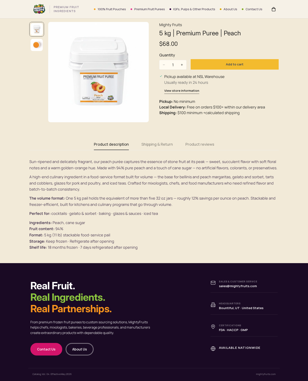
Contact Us (254, 9)
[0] (273, 9)
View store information (181, 90)
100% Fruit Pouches (112, 9)
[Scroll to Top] (300, 358)
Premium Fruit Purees (149, 9)
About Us (230, 9)
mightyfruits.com (266, 374)
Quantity (167, 54)
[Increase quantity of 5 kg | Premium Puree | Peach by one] (181, 64)
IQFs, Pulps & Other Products (194, 9)
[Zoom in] (140, 31)
